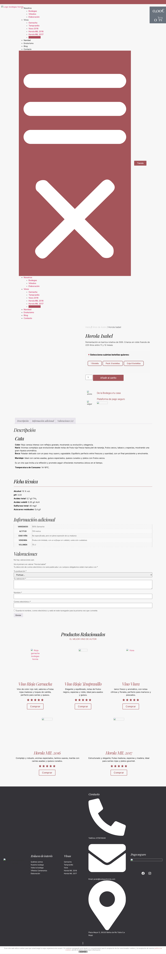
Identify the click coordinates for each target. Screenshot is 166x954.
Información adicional (43, 420)
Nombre (18, 592)
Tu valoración (20, 579)
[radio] (95, 363)
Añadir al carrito (108, 377)
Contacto (27, 49)
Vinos (26, 20)
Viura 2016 (33, 28)
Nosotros (28, 8)
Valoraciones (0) (65, 420)
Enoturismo (29, 43)
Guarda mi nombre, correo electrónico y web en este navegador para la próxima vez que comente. (57, 611)
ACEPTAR (83, 952)
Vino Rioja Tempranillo (83, 684)
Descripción (23, 420)
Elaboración (34, 17)
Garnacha (33, 22)
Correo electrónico (22, 602)
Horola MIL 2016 (36, 31)
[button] (75, 163)
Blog (26, 46)
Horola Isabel (35, 37)
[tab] (23, 421)
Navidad (27, 40)
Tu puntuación (20, 571)
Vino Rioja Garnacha (35, 684)
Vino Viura (131, 684)
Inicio (87, 327)
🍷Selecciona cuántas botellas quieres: (108, 355)
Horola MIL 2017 (36, 34)
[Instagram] (150, 873)
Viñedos (32, 14)
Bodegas (33, 11)
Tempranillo (34, 25)
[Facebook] (143, 873)
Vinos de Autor (99, 327)
